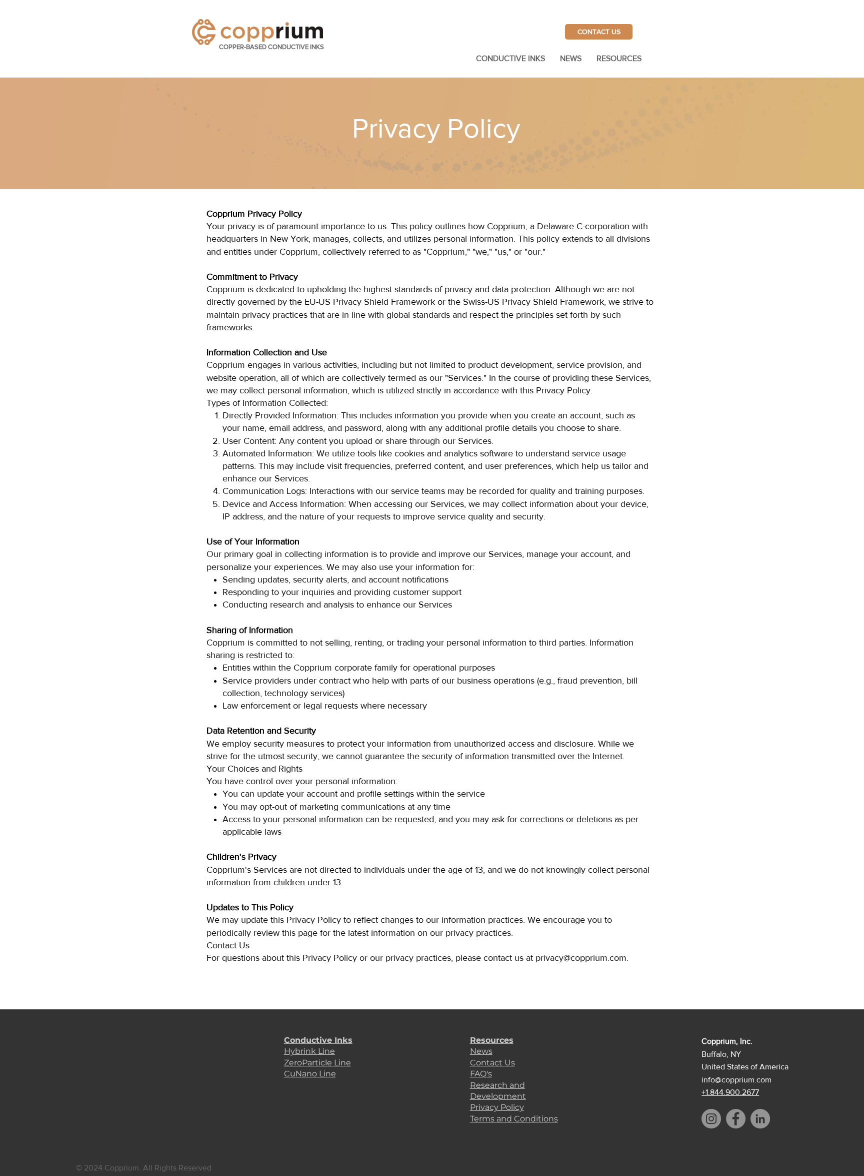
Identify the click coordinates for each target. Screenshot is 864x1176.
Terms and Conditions (514, 1118)
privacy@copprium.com (581, 958)
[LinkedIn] (760, 1118)
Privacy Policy (497, 1107)
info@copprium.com (737, 1079)
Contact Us (492, 1062)
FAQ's (481, 1073)
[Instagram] (711, 1118)
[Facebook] (736, 1118)
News (481, 1051)
